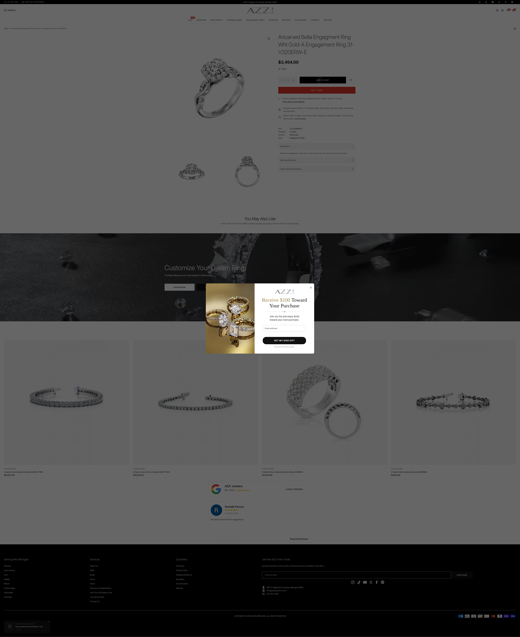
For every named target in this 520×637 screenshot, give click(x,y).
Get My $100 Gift (284, 340)
